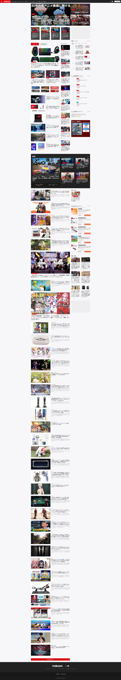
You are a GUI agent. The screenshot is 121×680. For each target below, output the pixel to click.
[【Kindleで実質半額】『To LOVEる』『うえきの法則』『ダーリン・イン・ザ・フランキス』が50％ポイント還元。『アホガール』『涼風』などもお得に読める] (50, 303)
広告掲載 (74, 668)
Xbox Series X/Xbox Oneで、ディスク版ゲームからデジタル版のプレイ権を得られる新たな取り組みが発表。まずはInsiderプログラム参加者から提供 (65, 53)
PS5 (20, 1)
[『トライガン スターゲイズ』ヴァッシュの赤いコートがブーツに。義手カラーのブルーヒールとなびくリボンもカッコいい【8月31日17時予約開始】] (40, 513)
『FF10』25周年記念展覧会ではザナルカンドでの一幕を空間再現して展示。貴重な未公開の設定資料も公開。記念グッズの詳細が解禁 (60, 436)
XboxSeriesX (78, 116)
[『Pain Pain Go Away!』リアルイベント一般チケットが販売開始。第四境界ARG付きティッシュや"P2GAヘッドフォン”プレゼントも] (50, 263)
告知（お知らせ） (34, 273)
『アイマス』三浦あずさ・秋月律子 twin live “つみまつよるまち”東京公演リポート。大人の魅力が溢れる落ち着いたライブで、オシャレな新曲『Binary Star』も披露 (60, 362)
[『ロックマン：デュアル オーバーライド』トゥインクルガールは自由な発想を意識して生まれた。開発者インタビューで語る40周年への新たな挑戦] (38, 128)
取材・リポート (45, 31)
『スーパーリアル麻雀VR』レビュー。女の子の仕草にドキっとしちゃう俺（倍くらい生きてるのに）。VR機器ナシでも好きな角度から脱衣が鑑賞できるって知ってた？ (85, 279)
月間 (82, 43)
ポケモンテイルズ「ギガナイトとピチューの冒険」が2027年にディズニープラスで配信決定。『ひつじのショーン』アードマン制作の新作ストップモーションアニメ (60, 282)
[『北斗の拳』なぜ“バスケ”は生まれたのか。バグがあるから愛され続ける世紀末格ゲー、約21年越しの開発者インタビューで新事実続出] (35, 29)
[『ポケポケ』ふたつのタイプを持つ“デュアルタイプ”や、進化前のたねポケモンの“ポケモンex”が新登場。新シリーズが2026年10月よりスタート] (82, 176)
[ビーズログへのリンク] (63, 674)
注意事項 (63, 668)
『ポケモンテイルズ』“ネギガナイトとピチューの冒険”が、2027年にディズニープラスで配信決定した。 (60, 285)
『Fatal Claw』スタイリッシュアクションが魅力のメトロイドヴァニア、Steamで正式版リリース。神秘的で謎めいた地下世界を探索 (53, 97)
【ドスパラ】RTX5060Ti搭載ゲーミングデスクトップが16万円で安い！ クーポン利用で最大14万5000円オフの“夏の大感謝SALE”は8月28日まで (85, 293)
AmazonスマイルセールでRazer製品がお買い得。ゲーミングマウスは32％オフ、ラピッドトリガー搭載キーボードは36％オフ (45, 65)
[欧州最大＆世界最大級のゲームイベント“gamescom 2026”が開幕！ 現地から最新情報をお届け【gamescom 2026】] (65, 61)
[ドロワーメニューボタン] (1, 1)
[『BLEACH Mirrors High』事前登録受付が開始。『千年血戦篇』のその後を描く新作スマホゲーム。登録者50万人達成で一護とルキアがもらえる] (87, 52)
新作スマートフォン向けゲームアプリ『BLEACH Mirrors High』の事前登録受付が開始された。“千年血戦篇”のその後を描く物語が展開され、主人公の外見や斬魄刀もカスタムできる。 (60, 207)
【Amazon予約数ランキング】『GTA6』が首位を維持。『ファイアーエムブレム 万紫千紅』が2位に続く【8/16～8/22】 (82, 166)
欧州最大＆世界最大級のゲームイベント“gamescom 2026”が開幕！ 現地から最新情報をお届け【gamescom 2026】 (65, 67)
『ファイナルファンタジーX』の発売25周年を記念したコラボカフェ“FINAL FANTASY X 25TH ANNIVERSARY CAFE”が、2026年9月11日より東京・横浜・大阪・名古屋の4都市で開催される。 (60, 414)
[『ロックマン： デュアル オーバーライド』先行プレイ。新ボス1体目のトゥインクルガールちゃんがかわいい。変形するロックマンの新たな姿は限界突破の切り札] (65, 101)
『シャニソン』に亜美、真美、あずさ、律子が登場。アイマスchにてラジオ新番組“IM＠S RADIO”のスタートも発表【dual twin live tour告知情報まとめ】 (60, 349)
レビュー (33, 14)
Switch (18, 1)
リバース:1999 (54, 372)
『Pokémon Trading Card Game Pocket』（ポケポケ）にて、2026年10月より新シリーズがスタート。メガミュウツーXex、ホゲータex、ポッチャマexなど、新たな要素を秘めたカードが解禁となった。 (60, 220)
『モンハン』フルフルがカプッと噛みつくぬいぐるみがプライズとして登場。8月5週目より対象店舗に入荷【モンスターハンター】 (60, 448)
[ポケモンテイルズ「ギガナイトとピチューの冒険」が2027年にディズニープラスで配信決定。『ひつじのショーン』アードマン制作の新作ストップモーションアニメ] (40, 285)
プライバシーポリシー (54, 668)
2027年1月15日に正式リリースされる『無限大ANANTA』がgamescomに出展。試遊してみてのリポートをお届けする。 (60, 244)
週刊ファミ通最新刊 (76, 121)
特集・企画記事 (43, 1)
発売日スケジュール (28, 1)
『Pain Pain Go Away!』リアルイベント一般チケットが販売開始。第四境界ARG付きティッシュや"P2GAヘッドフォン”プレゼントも (50, 276)
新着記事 (43, 44)
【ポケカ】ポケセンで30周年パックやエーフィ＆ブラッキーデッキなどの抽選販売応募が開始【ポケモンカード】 (60, 572)
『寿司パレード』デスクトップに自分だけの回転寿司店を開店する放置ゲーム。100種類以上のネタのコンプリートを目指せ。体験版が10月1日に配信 (60, 461)
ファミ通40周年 (76, 196)
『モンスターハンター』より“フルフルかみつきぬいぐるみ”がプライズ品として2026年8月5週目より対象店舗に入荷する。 (60, 451)
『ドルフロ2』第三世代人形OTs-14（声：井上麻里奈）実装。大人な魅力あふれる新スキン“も (59, 486)
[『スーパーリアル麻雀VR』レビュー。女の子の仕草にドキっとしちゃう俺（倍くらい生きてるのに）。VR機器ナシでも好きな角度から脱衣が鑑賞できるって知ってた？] (85, 273)
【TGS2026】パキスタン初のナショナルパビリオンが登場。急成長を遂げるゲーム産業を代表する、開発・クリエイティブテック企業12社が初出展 (52, 145)
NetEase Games (53, 648)
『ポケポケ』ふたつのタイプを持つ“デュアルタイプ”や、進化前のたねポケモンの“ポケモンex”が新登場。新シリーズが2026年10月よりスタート (82, 180)
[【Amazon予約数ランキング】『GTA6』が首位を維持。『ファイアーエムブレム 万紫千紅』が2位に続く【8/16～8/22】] (82, 161)
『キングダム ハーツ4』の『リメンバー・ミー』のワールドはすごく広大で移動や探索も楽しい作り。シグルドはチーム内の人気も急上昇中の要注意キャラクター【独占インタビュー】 (65, 35)
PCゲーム (22, 1)
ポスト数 (85, 43)
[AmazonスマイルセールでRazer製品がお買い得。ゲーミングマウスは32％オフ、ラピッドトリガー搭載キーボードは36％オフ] (45, 54)
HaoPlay (52, 487)
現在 (72, 43)
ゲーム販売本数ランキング (77, 75)
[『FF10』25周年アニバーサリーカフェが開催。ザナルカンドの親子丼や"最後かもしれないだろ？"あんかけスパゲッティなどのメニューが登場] (40, 414)
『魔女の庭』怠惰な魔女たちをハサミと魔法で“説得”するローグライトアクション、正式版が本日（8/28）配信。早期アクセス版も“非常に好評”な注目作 (60, 498)
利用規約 (59, 668)
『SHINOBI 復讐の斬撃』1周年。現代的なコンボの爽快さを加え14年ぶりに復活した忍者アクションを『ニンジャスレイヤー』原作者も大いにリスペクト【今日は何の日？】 (60, 386)
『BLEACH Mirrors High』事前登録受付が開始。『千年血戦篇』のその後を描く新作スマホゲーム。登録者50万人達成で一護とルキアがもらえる (79, 52)
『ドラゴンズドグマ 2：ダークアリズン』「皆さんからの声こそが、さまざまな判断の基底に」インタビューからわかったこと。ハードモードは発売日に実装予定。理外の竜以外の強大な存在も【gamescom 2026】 (52, 135)
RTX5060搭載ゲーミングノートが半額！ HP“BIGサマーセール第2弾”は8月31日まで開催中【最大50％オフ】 (52, 116)
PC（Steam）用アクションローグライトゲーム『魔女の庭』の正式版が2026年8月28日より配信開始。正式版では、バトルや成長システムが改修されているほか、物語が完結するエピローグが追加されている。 (60, 501)
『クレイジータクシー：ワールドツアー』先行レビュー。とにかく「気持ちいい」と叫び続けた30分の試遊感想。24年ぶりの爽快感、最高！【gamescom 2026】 (38, 81)
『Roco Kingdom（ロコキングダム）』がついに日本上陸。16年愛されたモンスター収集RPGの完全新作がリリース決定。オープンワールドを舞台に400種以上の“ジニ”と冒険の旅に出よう (65, 121)
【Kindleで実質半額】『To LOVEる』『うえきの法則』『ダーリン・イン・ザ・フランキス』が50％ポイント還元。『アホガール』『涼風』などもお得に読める (50, 317)
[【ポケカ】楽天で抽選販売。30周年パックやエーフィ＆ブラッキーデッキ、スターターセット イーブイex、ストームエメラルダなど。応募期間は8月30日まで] (75, 287)
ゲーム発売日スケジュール (77, 111)
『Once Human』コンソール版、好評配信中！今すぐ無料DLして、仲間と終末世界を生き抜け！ (60, 647)
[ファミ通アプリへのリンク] (58, 674)
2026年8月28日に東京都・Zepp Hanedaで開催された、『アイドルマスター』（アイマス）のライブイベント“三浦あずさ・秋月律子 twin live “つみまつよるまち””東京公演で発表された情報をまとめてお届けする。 (60, 352)
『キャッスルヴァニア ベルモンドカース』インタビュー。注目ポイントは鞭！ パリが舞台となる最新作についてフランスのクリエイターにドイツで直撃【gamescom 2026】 (80, 12)
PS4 (84, 114)
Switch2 (15, 1)
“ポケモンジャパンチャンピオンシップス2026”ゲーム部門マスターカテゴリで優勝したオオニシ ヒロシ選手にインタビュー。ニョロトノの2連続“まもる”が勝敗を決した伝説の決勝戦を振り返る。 (60, 526)
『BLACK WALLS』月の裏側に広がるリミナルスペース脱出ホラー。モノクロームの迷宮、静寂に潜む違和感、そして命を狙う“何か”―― (60, 548)
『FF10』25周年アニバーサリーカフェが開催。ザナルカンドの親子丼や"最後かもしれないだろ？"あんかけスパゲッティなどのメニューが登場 (60, 411)
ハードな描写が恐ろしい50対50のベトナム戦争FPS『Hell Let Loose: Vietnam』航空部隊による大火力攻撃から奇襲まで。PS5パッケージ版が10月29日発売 (60, 535)
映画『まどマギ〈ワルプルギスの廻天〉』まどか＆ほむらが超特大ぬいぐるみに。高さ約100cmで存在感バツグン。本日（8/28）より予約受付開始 (60, 560)
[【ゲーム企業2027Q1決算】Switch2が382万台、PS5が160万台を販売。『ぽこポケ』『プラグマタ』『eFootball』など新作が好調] (38, 109)
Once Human (54, 645)
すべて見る (88, 111)
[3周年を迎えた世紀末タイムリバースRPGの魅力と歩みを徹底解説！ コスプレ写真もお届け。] (40, 377)
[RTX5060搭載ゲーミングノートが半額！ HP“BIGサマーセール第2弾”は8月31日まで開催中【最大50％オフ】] (38, 118)
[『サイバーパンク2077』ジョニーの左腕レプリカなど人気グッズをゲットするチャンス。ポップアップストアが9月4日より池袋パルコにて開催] (40, 588)
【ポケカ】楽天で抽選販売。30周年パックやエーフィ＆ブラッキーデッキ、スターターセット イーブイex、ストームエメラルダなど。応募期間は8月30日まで (75, 293)
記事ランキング (74, 41)
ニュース (36, 1)
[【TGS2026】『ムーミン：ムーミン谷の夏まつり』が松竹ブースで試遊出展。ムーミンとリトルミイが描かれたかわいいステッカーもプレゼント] (40, 600)
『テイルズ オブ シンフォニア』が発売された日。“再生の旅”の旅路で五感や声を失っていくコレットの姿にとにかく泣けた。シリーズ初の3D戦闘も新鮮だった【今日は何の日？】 (60, 324)
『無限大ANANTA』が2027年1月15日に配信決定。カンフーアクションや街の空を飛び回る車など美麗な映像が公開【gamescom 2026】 (65, 148)
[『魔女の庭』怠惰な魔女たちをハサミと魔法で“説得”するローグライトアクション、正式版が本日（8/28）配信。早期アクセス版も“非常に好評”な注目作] (40, 501)
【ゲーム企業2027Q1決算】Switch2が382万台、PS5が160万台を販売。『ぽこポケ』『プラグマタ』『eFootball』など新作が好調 (53, 107)
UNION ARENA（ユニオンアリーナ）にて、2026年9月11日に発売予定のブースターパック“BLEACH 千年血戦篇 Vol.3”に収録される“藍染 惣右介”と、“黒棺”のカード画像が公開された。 (60, 613)
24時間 (76, 43)
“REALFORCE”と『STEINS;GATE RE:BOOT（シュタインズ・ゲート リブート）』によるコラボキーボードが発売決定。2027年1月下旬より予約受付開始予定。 (60, 232)
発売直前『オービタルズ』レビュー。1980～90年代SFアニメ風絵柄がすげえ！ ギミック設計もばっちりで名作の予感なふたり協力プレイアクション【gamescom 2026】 (50, 20)
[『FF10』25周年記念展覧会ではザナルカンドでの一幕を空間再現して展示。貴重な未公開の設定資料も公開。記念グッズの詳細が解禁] (40, 439)
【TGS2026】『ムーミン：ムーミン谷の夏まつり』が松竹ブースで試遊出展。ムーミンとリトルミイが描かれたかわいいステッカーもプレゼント (60, 597)
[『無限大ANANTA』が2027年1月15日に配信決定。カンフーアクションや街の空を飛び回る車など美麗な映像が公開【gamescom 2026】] (65, 142)
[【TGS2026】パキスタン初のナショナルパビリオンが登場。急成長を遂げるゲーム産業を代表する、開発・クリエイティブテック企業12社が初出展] (38, 147)
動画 (39, 1)
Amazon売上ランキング (76, 206)
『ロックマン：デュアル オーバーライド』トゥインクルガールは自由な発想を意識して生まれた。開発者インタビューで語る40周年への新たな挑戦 (52, 126)
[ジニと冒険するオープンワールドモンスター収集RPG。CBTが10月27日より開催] (40, 426)
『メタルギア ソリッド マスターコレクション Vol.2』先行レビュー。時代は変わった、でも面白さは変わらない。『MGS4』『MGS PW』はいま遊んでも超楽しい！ (85, 265)
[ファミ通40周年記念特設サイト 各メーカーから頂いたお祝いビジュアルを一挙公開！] (75, 194)
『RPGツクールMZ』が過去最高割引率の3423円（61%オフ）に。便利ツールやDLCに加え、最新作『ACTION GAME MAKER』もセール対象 (60, 622)
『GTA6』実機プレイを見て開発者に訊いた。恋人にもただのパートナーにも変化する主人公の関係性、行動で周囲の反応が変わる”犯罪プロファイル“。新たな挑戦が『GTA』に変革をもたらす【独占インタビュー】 (80, 23)
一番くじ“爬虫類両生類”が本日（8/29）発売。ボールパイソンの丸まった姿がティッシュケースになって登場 (79, 47)
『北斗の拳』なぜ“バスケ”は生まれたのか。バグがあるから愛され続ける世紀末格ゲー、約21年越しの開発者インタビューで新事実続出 (35, 35)
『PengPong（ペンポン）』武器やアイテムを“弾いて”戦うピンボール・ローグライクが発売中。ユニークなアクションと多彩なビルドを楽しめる (53, 81)
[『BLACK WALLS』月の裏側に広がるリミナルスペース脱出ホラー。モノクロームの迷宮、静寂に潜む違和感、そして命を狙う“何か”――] (40, 551)
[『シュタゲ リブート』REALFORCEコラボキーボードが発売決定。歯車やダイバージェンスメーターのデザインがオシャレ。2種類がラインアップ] (87, 68)
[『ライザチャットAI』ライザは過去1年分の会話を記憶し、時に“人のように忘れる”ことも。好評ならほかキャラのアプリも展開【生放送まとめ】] (45, 29)
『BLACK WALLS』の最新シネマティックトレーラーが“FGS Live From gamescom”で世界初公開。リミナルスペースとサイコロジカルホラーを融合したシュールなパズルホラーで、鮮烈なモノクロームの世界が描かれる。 (60, 551)
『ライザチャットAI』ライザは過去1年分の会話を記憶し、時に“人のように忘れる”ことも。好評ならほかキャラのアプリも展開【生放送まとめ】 (45, 35)
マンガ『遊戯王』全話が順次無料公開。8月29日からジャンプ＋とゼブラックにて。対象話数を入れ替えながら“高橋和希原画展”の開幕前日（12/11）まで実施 (60, 473)
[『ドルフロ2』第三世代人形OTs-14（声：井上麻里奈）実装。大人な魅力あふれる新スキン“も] (40, 489)
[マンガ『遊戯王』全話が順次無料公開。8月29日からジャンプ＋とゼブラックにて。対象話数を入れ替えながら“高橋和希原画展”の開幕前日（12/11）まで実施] (40, 476)
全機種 (73, 114)
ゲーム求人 (33, 1)
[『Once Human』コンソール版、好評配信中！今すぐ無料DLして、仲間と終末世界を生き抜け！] (40, 650)
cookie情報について (68, 668)
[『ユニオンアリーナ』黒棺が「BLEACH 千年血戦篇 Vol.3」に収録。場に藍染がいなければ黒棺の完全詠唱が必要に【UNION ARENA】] (40, 613)
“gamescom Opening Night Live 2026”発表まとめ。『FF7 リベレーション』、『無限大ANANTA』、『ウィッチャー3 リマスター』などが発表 (65, 135)
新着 (12, 1)
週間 (79, 43)
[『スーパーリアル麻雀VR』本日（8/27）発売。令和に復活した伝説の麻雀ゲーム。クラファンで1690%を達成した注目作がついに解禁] (87, 63)
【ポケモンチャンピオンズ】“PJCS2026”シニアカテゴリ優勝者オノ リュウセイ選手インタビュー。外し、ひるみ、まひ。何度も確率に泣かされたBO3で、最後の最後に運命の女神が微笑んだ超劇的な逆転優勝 (60, 634)
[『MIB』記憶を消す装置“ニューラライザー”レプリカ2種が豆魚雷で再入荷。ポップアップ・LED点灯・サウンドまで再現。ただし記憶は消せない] (40, 402)
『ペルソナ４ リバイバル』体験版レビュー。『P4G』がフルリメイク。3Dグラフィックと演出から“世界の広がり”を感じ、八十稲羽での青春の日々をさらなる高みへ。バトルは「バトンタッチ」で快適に (65, 94)
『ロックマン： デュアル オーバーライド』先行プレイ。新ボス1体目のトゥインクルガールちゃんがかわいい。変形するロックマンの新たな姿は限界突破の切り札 (65, 107)
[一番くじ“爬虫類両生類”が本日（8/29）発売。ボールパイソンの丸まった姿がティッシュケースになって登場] (87, 46)
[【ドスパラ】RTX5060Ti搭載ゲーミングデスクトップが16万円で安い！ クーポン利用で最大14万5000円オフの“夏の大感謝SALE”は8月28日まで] (85, 287)
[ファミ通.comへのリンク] (7, 1)
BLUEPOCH (52, 375)
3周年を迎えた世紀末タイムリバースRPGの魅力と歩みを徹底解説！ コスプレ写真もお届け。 (60, 374)
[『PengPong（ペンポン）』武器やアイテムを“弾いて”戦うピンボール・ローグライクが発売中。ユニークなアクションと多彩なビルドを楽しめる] (53, 74)
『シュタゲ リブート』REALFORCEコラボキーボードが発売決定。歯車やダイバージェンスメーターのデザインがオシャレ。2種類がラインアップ (79, 69)
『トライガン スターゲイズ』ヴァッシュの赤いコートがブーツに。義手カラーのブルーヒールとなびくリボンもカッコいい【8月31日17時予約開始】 (60, 510)
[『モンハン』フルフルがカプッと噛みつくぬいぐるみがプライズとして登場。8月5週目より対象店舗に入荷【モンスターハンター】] (40, 451)
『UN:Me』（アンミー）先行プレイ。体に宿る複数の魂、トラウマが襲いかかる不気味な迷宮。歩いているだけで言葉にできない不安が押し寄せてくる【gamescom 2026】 (55, 35)
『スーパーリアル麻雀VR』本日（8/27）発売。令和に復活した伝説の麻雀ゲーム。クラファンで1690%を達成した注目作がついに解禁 (79, 63)
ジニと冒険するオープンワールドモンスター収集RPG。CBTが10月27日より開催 (60, 424)
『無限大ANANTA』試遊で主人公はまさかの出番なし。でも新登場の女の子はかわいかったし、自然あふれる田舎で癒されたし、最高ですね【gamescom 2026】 (60, 241)
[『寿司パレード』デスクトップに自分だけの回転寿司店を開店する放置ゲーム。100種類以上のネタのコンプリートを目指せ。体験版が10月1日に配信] (40, 464)
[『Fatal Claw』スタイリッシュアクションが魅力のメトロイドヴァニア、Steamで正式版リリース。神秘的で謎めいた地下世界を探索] (38, 99)
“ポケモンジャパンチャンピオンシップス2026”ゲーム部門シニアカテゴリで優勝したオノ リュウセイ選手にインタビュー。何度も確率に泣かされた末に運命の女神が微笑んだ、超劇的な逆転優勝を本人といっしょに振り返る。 (60, 638)
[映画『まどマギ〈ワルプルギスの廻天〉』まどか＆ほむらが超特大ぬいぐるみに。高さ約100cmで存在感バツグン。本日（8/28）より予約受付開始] (40, 563)
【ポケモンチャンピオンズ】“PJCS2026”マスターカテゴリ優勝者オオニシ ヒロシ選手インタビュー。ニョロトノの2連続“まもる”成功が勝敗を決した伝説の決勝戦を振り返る (60, 523)
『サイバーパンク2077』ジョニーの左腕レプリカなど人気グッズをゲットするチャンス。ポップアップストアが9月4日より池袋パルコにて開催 (60, 585)
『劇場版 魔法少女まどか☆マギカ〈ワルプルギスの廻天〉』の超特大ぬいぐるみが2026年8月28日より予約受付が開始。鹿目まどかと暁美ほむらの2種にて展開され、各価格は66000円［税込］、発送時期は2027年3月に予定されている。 (60, 563)
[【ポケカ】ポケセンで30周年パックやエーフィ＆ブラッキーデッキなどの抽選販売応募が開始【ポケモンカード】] (40, 575)
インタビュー (73, 9)
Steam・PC (73, 116)
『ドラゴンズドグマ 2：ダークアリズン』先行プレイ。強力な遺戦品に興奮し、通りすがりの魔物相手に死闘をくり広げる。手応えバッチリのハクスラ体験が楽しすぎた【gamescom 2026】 (65, 80)
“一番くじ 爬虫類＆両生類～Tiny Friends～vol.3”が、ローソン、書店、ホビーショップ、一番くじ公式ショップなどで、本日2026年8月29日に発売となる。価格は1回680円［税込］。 (60, 340)
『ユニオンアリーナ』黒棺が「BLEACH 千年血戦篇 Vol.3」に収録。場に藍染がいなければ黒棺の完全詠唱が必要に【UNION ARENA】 (60, 610)
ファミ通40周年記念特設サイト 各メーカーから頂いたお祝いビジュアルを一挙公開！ (75, 199)
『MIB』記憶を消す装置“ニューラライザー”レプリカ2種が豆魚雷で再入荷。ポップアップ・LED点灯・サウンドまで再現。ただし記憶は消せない (60, 399)
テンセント (52, 425)
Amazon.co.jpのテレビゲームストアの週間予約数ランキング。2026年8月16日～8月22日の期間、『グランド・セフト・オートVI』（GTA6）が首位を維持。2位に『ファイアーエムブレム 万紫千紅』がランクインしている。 (60, 195)
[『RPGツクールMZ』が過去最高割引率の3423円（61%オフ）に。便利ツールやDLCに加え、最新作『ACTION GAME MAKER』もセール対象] (40, 625)
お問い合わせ (48, 668)
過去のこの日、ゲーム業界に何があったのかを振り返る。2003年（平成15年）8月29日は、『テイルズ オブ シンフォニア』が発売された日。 (60, 327)
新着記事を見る (50, 659)
